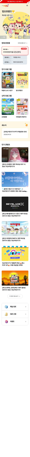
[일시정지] (20, 37)
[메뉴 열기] (27, 5)
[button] (8, 83)
